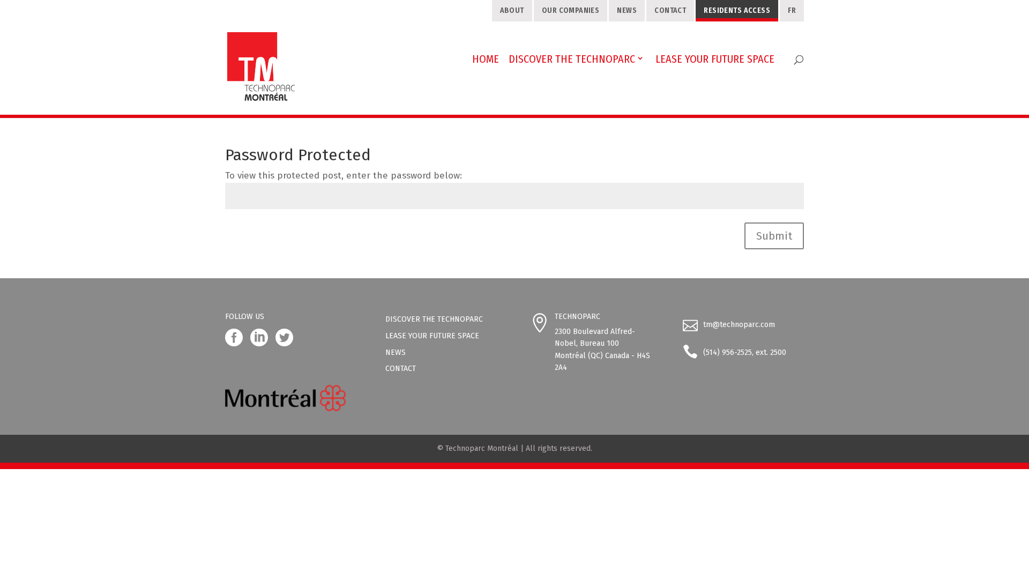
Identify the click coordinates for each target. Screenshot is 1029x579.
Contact (670, 10)
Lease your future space (432, 335)
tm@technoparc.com (739, 324)
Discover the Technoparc (434, 319)
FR (792, 10)
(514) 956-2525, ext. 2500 (744, 352)
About (512, 10)
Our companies (570, 10)
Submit (774, 235)
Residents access (737, 10)
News (627, 10)
